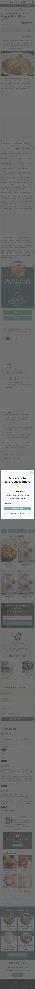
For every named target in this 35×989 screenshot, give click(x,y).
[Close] (31, 472)
